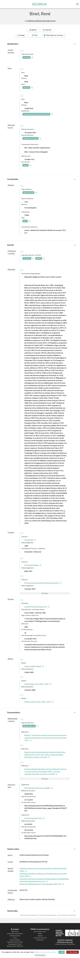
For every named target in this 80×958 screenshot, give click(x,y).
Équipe (40, 935)
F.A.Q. (15, 937)
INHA (40, 933)
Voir (45, 593)
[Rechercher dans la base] (26, 871)
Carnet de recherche (40, 937)
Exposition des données (14, 941)
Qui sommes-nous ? (40, 931)
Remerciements (15, 935)
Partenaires (40, 939)
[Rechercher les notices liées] (35, 540)
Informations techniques (15, 933)
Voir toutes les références (67, 915)
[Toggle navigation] (77, 4)
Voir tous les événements (29, 915)
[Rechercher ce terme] (32, 57)
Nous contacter (15, 939)
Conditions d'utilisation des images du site (40, 21)
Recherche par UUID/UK (15, 946)
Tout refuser (73, 952)
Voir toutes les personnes (48, 915)
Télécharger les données (54, 35)
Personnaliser (40, 955)
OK (62, 952)
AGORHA (39, 4)
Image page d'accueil (15, 944)
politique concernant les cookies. (45, 952)
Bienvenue (15, 931)
